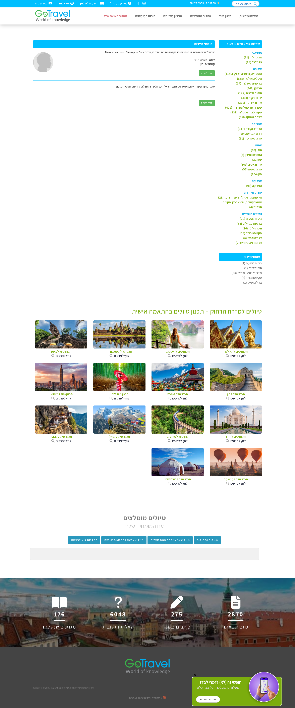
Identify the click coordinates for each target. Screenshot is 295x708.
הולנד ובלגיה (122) (250, 93)
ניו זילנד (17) (254, 62)
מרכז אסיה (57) (252, 169)
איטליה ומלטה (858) (249, 78)
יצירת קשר (41, 3)
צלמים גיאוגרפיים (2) (249, 243)
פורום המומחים (145, 16)
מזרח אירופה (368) (250, 103)
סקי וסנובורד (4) (252, 278)
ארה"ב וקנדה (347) (250, 129)
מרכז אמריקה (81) (250, 138)
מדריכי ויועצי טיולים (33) (247, 273)
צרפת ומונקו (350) (250, 117)
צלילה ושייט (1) (252, 282)
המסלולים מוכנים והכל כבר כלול (218, 685)
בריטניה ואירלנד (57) (249, 83)
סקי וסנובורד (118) (250, 233)
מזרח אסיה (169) (251, 164)
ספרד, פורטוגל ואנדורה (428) (243, 107)
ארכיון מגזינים (172, 16)
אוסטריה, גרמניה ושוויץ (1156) (243, 74)
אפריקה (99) (254, 186)
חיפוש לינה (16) (252, 228)
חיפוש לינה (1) (253, 268)
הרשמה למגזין (90, 3)
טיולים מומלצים (200, 16)
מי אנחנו (64, 3)
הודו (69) (256, 150)
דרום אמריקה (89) (250, 133)
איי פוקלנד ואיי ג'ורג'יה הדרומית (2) (240, 197)
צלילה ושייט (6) (252, 238)
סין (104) (256, 174)
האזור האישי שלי (115, 16)
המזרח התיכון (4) (251, 155)
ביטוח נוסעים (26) (251, 219)
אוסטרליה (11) (253, 57)
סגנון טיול (225, 16)
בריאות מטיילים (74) (249, 223)
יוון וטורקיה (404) (251, 98)
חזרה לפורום (207, 73)
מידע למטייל (119, 3)
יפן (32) (257, 160)
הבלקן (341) (254, 88)
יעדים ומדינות (248, 16)
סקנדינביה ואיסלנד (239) (246, 112)
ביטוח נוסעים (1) (252, 263)
